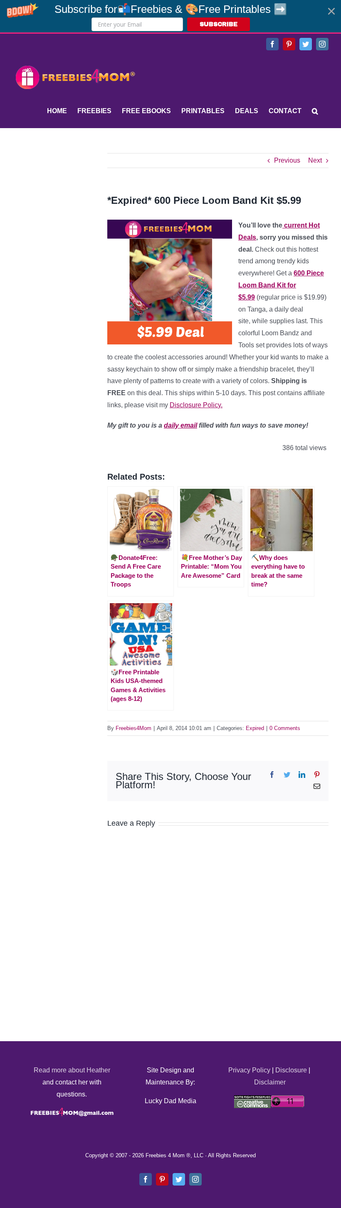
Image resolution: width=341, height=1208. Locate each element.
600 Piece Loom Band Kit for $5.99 (281, 285)
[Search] (315, 111)
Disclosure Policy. (196, 404)
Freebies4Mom (133, 728)
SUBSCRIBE (218, 24)
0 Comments (284, 728)
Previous (287, 160)
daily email (180, 425)
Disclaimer (270, 1082)
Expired (255, 728)
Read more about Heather (72, 1070)
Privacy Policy (249, 1070)
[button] (170, 16)
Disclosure (291, 1070)
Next (315, 160)
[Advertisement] (74, 205)
